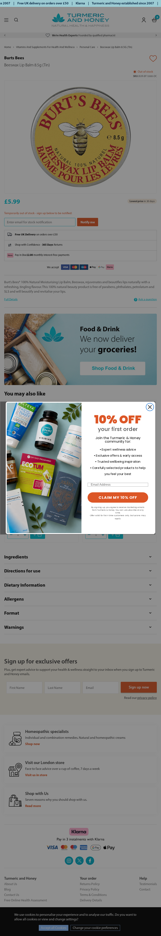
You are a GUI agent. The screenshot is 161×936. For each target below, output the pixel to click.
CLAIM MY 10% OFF (118, 497)
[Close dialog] (150, 407)
